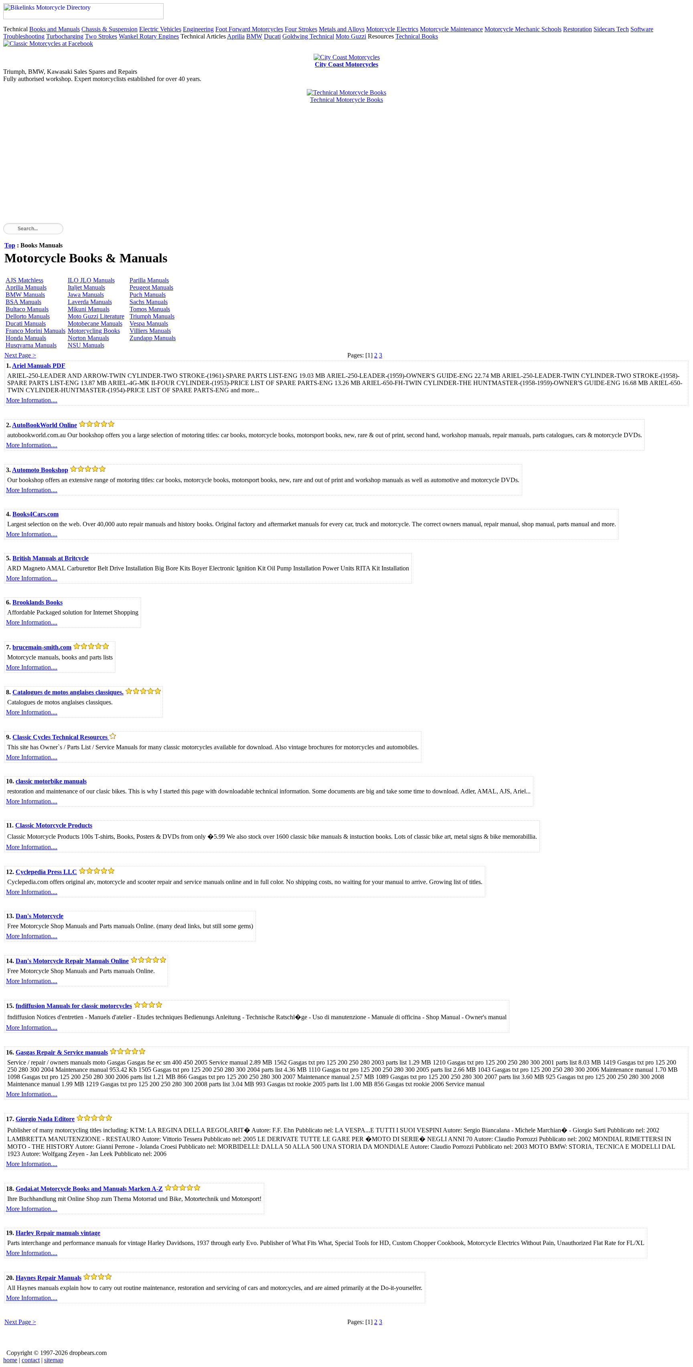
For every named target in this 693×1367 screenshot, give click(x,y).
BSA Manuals (23, 301)
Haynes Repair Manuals (48, 1277)
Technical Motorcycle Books (346, 99)
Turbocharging (64, 36)
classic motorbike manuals (51, 781)
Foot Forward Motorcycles (249, 29)
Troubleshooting (24, 36)
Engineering (198, 29)
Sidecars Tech (611, 29)
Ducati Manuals (26, 323)
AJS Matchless (24, 280)
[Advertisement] (243, 167)
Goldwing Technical (308, 36)
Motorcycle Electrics (392, 29)
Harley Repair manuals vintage (58, 1232)
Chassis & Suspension (109, 29)
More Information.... (31, 400)
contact (31, 1360)
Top (9, 245)
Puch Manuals (148, 294)
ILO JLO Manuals (91, 280)
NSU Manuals (86, 345)
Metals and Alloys (342, 29)
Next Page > (20, 355)
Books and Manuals (54, 29)
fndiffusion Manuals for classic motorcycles (74, 1005)
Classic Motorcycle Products (53, 825)
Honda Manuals (26, 338)
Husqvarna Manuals (31, 345)
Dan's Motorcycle (39, 916)
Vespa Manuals (149, 323)
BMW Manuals (25, 294)
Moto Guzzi (351, 36)
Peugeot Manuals (151, 287)
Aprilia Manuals (26, 287)
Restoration (577, 29)
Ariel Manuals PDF (38, 365)
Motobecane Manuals (95, 323)
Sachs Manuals (149, 301)
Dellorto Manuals (28, 316)
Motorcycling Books (94, 330)
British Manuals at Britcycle (50, 558)
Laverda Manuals (90, 301)
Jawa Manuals (86, 294)
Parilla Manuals (149, 280)
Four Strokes (301, 29)
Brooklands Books (37, 602)
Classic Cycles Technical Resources (60, 737)
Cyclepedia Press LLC (46, 871)
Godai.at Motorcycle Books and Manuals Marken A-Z (89, 1188)
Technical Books (416, 36)
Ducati (272, 36)
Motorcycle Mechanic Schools (522, 29)
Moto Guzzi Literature (96, 316)
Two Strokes (101, 36)
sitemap (53, 1360)
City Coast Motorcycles (346, 64)
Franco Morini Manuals (35, 330)
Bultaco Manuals (27, 309)
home (10, 1360)
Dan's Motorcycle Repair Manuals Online (72, 960)
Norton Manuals (88, 338)
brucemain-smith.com (41, 647)
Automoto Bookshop (40, 469)
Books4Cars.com (35, 514)
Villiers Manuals (150, 330)
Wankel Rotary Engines (149, 36)
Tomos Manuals (150, 309)
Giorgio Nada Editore (45, 1119)
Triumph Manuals (152, 316)
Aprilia (236, 36)
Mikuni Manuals (88, 309)
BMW (254, 36)
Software (641, 29)
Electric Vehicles (160, 29)
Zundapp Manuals (153, 338)
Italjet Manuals (86, 287)
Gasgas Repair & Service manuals (62, 1052)
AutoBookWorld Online (44, 425)
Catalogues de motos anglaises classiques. (68, 692)
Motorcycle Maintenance (451, 29)
